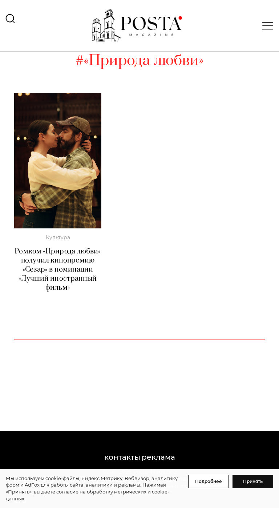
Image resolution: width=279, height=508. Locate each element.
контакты (122, 457)
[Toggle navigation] (266, 26)
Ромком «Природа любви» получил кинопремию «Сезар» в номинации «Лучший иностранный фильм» (58, 269)
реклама (158, 457)
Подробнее (208, 481)
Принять (253, 481)
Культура (58, 237)
